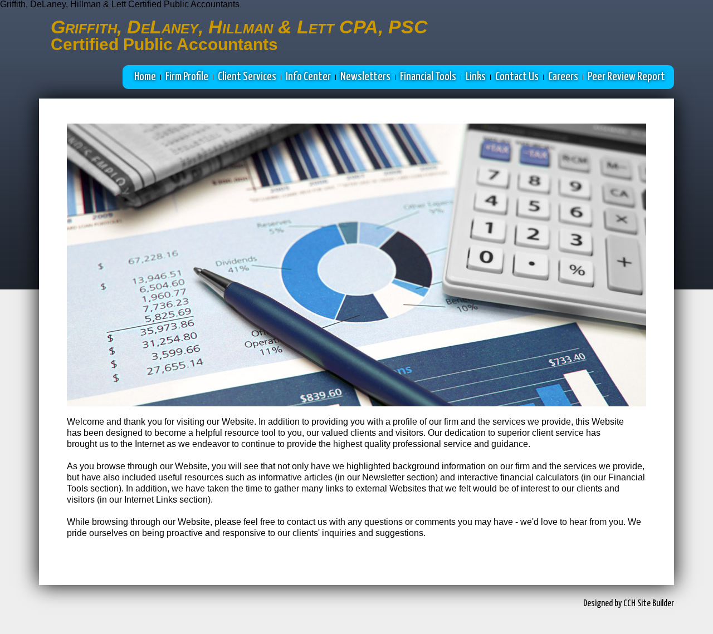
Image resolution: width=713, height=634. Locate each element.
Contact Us (517, 76)
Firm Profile (186, 76)
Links (476, 76)
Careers (563, 76)
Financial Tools (428, 76)
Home (145, 76)
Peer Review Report (626, 76)
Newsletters (365, 76)
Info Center (308, 76)
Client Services (247, 76)
